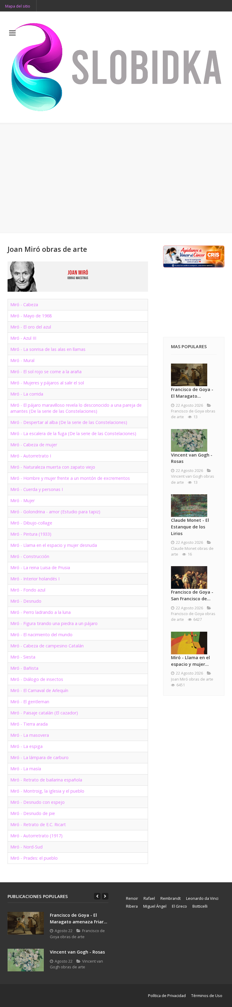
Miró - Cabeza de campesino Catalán (47, 646)
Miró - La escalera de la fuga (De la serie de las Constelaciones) (73, 433)
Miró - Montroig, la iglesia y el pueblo (47, 791)
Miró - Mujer (22, 500)
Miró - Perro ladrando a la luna (40, 612)
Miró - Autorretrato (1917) (36, 836)
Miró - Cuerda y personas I (36, 489)
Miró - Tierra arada (29, 724)
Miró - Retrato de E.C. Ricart (38, 824)
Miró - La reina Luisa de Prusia (40, 567)
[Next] (105, 896)
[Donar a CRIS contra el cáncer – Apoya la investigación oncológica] (193, 256)
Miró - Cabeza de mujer (33, 444)
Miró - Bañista (24, 668)
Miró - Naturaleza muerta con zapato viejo (52, 467)
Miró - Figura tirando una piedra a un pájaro (54, 623)
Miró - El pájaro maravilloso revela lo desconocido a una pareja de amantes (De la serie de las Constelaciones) (76, 408)
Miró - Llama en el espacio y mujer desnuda (53, 545)
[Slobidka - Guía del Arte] (116, 67)
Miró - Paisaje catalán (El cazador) (44, 713)
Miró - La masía (25, 768)
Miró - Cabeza (24, 304)
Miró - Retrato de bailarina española (46, 780)
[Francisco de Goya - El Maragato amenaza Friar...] (26, 923)
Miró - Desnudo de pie (32, 813)
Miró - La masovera (29, 735)
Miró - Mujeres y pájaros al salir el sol (47, 383)
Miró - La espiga (26, 746)
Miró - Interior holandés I (35, 579)
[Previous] (97, 896)
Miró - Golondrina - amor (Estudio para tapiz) (55, 512)
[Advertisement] (116, 178)
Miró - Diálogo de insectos (36, 679)
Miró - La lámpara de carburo (39, 757)
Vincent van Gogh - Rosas (77, 952)
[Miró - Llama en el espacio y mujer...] (189, 643)
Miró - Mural (22, 360)
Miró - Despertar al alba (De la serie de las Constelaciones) (68, 422)
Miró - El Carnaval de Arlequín (39, 690)
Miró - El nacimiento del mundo (41, 634)
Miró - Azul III (23, 338)
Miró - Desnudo (25, 601)
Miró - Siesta (22, 657)
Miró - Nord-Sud (26, 847)
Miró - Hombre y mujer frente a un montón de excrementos (70, 478)
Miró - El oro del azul (30, 327)
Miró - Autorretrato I (30, 456)
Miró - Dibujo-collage (31, 523)
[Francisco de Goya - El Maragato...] (189, 375)
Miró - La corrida (26, 394)
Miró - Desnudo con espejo (37, 802)
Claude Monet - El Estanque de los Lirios (190, 526)
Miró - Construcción (29, 556)
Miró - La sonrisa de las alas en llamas (47, 349)
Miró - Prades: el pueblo (34, 858)
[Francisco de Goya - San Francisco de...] (189, 577)
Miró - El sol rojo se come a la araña (46, 371)
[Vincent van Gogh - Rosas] (189, 440)
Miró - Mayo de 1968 (31, 316)
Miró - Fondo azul (27, 590)
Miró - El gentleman (29, 701)
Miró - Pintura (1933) (30, 534)
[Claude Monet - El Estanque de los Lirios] (189, 505)
